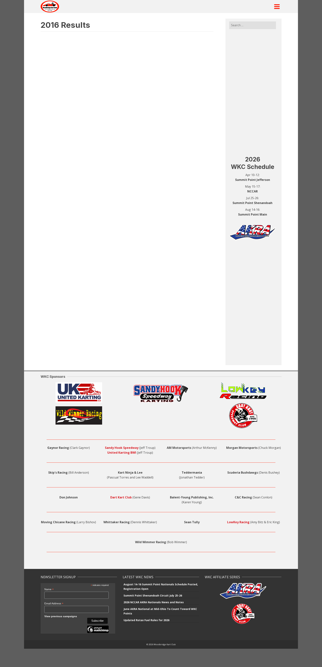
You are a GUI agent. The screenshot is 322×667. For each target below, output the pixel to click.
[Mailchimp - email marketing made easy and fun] (98, 632)
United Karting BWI (121, 453)
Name (49, 589)
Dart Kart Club (121, 497)
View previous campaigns (60, 616)
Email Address (53, 603)
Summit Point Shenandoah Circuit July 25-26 (153, 595)
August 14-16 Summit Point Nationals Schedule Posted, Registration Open (161, 587)
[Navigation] (277, 6)
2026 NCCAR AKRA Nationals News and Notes (154, 602)
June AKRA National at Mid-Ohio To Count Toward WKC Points (160, 611)
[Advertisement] (252, 92)
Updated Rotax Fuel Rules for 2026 (146, 620)
